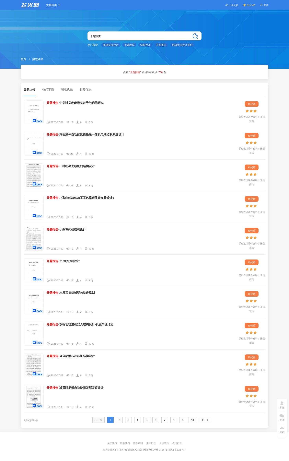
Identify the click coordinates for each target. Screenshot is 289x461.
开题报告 (161, 45)
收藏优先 (85, 89)
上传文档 (233, 5)
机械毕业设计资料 (182, 45)
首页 (23, 59)
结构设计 (145, 45)
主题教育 (129, 45)
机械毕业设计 (111, 45)
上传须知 (164, 443)
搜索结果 (37, 59)
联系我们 (125, 443)
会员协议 (177, 443)
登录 (266, 5)
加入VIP (251, 5)
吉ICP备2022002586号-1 (172, 449)
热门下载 (48, 89)
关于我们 (112, 443)
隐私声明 (138, 443)
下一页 (205, 419)
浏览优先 (67, 89)
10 (192, 419)
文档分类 (51, 5)
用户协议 (151, 443)
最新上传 (29, 89)
